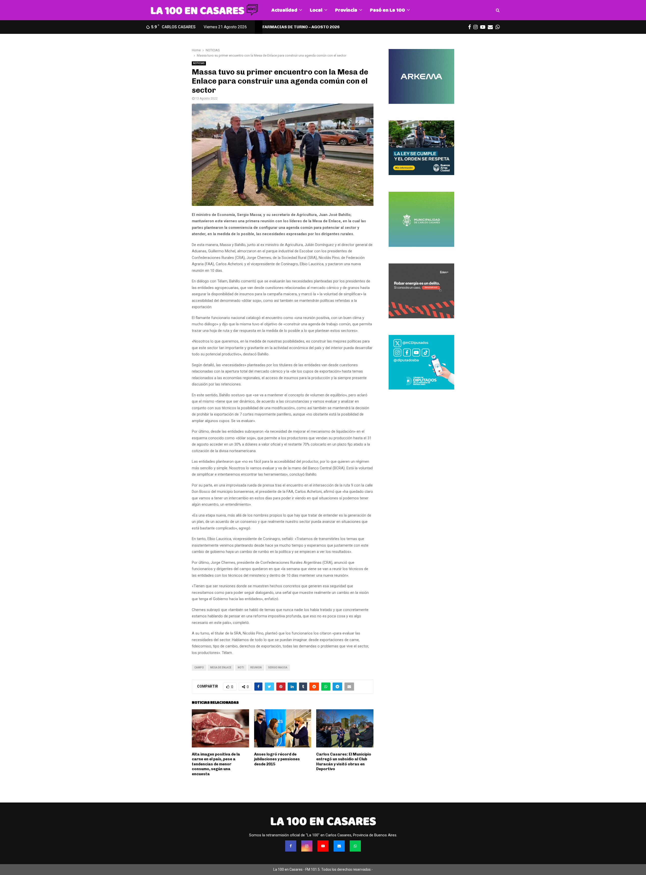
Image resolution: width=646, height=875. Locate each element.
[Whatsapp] (355, 846)
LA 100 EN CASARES (323, 821)
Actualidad (284, 10)
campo (199, 667)
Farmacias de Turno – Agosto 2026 (301, 27)
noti (241, 667)
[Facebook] (290, 846)
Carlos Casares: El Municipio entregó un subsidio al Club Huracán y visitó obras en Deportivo (343, 761)
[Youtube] (323, 846)
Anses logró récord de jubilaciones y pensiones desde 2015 (277, 759)
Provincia (346, 10)
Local (316, 10)
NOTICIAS (199, 63)
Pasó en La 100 (387, 10)
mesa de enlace (220, 667)
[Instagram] (306, 846)
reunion (256, 667)
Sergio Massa (277, 667)
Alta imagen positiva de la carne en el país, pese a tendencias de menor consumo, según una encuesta (216, 764)
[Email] (339, 846)
